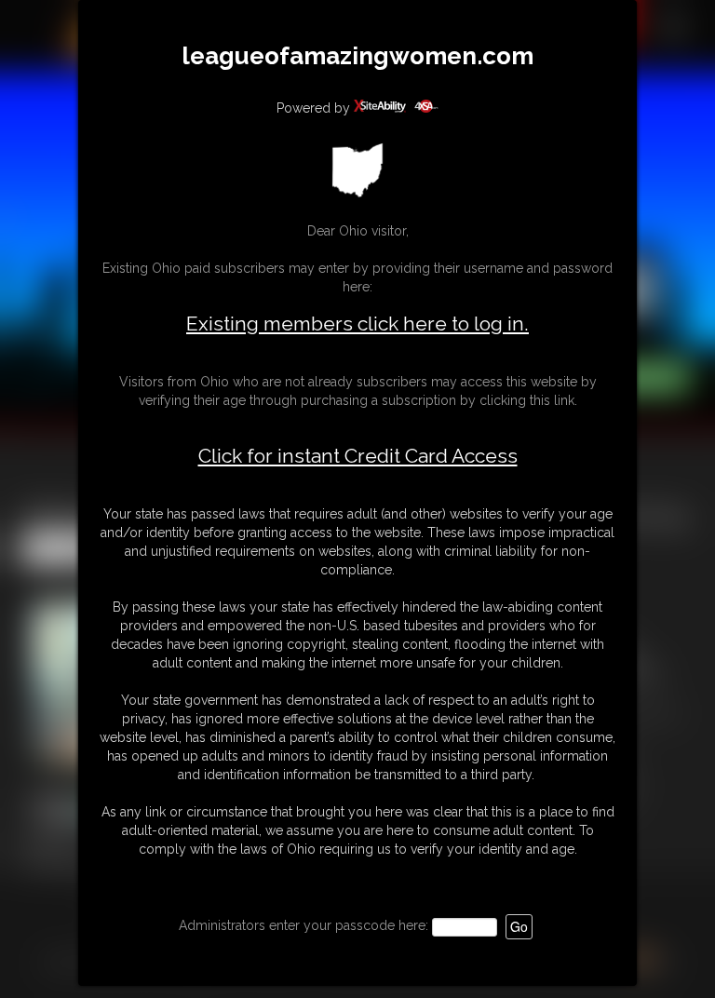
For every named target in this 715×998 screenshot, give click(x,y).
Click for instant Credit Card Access (358, 456)
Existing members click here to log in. (357, 323)
